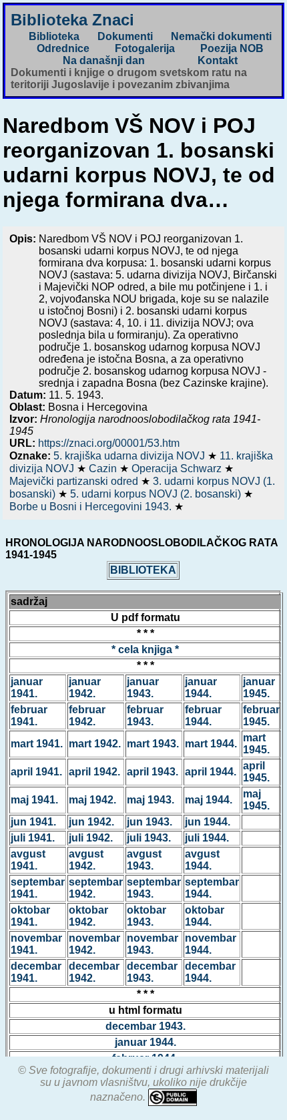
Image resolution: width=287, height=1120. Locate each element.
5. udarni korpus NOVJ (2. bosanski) (157, 494)
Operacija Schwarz (177, 468)
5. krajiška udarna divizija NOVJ (130, 455)
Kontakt (218, 60)
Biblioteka (54, 36)
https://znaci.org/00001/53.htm (109, 443)
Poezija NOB (232, 48)
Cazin (104, 468)
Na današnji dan (104, 60)
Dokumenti (125, 36)
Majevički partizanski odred (75, 481)
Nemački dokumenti (221, 36)
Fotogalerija (145, 48)
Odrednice (63, 48)
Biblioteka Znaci (72, 20)
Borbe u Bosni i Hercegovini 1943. (91, 506)
